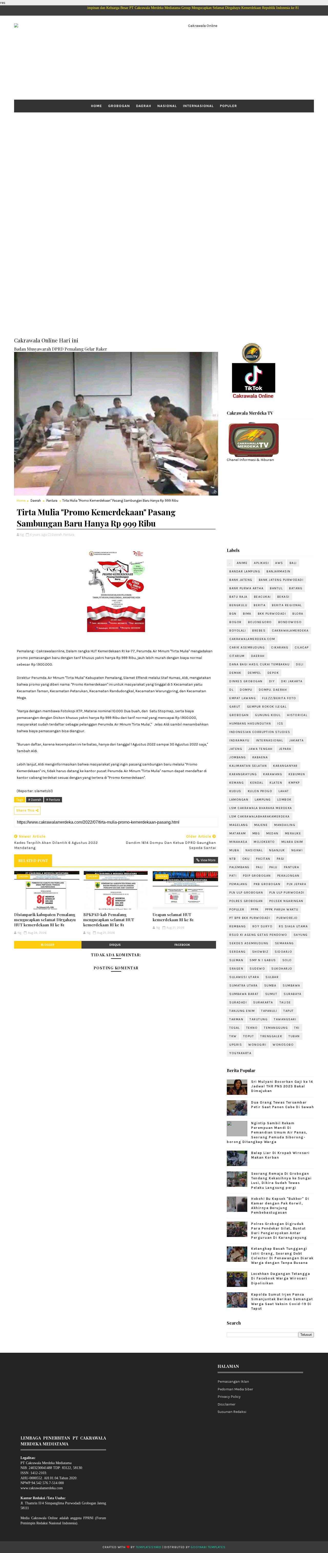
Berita (259, 605)
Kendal (256, 782)
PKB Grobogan (267, 884)
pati (233, 875)
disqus (115, 945)
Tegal (234, 1028)
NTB (232, 859)
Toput (248, 1036)
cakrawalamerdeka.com (252, 639)
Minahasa (238, 842)
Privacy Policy (229, 1396)
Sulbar (272, 977)
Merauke (293, 833)
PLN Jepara (296, 884)
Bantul (276, 588)
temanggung (276, 1028)
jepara (285, 749)
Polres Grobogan (246, 901)
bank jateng (240, 580)
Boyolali (237, 630)
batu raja (238, 597)
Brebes (258, 630)
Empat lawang (242, 698)
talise (285, 1002)
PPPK (255, 909)
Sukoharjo (281, 968)
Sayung (301, 935)
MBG (256, 833)
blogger (47, 945)
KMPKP (294, 782)
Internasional (198, 106)
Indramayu (239, 740)
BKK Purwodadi (272, 613)
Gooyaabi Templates (208, 1547)
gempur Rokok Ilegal (267, 706)
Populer (228, 106)
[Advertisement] (164, 152)
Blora (297, 613)
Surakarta (263, 1002)
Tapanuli (269, 1011)
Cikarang (279, 647)
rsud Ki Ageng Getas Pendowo (258, 935)
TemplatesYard (148, 1547)
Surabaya (292, 994)
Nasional (167, 106)
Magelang (238, 825)
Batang (295, 588)
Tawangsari (285, 1019)
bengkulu (238, 605)
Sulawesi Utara (244, 977)
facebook (182, 945)
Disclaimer (226, 1404)
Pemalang (238, 884)
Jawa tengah (261, 749)
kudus (235, 791)
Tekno (252, 1028)
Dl (231, 689)
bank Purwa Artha (246, 588)
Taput (288, 1011)
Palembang (239, 867)
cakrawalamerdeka (290, 630)
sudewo (257, 968)
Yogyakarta (240, 1053)
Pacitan (263, 859)
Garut (235, 706)
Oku (246, 859)
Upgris (235, 1044)
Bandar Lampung (244, 571)
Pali (259, 867)
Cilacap (302, 647)
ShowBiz (260, 951)
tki (297, 1028)
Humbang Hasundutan (250, 723)
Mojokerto (264, 842)
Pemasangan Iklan (233, 1381)
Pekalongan (288, 875)
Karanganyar (285, 766)
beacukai (262, 597)
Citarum (237, 656)
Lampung (263, 799)
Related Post (33, 860)
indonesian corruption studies (259, 732)
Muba (234, 850)
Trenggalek (271, 1036)
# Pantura (53, 800)
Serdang (237, 951)
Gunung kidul (268, 715)
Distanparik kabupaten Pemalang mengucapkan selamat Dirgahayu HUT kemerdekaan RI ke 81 (45, 920)
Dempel (254, 673)
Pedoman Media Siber (235, 1389)
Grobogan (119, 106)
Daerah (143, 106)
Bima (247, 613)
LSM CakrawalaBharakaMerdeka (259, 816)
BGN (233, 613)
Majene (261, 825)
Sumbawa (291, 985)
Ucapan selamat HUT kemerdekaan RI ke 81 (173, 917)
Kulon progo (260, 791)
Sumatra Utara (243, 985)
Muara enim (292, 842)
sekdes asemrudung (249, 943)
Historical (297, 715)
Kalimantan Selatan (248, 766)
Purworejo (287, 918)
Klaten (276, 782)
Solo (287, 960)
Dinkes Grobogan (246, 681)
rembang (237, 926)
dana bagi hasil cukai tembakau (259, 664)
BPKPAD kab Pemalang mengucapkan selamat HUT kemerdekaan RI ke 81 (108, 920)
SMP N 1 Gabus (263, 960)
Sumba (270, 985)
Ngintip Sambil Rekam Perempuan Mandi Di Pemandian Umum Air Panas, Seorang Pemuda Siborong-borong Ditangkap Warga (267, 1132)
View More (208, 860)
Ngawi (297, 850)
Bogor (235, 622)
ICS (280, 723)
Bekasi (283, 597)
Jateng (235, 749)
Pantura (51, 500)
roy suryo (262, 926)
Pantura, (69, 535)
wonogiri (257, 1044)
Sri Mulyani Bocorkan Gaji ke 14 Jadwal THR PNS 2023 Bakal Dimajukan (282, 1086)
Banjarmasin (278, 571)
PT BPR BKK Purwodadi (249, 918)
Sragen (236, 968)
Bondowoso (290, 622)
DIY (272, 681)
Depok (273, 673)
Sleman (236, 960)
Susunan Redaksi (232, 1412)
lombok (284, 799)
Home (96, 106)
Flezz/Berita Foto (279, 698)
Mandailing (284, 825)
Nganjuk (277, 850)
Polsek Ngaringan (286, 901)
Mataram (237, 833)
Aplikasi (261, 563)
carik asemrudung (247, 647)
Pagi (280, 859)
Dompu (246, 689)
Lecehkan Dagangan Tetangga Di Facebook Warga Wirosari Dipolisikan (280, 1278)
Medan (272, 833)
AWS (279, 563)
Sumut (271, 994)
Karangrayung (243, 774)
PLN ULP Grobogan (246, 892)
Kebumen (297, 774)
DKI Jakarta (292, 681)
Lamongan (238, 799)
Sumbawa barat (244, 994)
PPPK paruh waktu (282, 909)
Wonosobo (283, 1044)
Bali (293, 563)
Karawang (272, 774)
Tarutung (259, 1019)
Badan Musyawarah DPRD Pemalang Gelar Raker (60, 349)
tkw (233, 1036)
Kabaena (260, 757)
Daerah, (57, 535)
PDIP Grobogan (257, 875)
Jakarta (296, 740)
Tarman (236, 1019)
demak (235, 673)
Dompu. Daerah (273, 689)
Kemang (236, 782)
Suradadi (238, 1002)
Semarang (284, 943)
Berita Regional (287, 605)
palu (273, 867)
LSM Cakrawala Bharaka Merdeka (260, 808)
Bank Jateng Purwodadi (281, 580)
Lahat (284, 791)
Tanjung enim (242, 1011)
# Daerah (34, 800)
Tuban (294, 1036)
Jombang (237, 757)
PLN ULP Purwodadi (286, 892)
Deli (299, 664)
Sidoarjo (283, 951)
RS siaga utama (293, 926)
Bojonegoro (260, 622)
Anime (242, 563)
